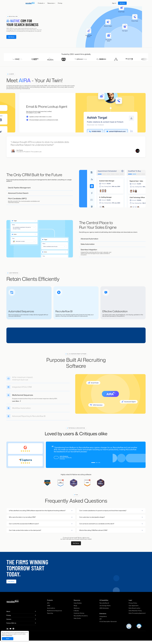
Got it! (7, 638)
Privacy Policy (9, 635)
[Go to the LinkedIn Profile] (7, 629)
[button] (41, 3)
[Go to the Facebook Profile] (13, 629)
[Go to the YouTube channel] (10, 629)
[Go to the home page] (30, 3)
